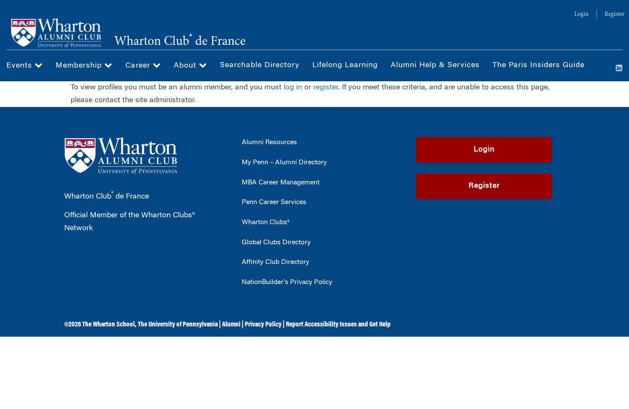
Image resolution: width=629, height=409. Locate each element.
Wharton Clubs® (266, 222)
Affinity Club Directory (275, 262)
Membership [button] (80, 66)
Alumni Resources (269, 142)
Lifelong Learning (345, 65)
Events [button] (20, 66)
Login (581, 15)
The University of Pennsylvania (178, 324)
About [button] (186, 66)
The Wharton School (108, 324)
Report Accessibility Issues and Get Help (338, 324)
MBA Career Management (281, 182)
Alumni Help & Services (435, 65)
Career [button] (139, 66)
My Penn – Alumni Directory (284, 162)
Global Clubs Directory (276, 242)
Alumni (231, 324)
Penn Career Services (274, 202)
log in (293, 88)
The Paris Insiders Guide (538, 65)
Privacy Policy (263, 324)
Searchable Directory (260, 65)
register (325, 88)
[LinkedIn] (619, 69)
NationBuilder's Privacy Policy (287, 282)
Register (614, 15)
